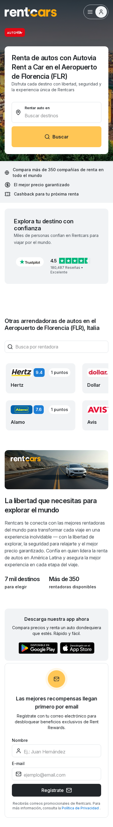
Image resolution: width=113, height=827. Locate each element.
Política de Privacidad (81, 808)
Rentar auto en (37, 108)
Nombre (20, 740)
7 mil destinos (22, 579)
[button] (30, 261)
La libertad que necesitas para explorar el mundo (51, 505)
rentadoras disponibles (72, 586)
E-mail (18, 763)
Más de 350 (64, 579)
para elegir (16, 586)
